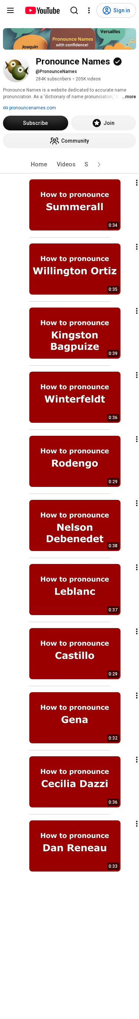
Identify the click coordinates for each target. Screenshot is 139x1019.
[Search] (74, 10)
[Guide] (10, 10)
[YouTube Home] (42, 10)
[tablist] (69, 164)
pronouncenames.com (32, 107)
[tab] (39, 164)
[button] (99, 164)
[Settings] (89, 10)
